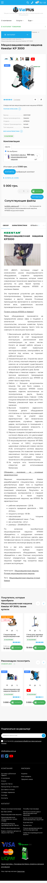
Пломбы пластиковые (31, 809)
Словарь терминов (8, 792)
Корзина (24, 773)
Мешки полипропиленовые (11, 809)
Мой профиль (26, 776)
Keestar (7, 581)
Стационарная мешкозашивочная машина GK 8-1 (11, 636)
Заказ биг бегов (6, 784)
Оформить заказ (27, 779)
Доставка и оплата (7, 789)
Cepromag (21, 871)
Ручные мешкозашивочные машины (19, 573)
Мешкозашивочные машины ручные (24, 578)
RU (41, 2)
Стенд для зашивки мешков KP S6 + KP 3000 (34, 636)
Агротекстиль (28, 822)
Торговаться (37, 197)
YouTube (4, 795)
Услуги (3, 781)
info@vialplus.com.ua (8, 751)
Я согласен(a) (21, 742)
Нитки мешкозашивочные (10, 828)
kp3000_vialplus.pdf (12, 206)
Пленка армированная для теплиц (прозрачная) (32, 829)
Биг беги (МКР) (6, 812)
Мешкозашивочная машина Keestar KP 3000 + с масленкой (11, 691)
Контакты (4, 798)
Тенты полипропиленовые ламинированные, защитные (33, 818)
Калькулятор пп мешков (9, 787)
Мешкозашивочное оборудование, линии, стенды (9, 819)
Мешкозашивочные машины (11, 39)
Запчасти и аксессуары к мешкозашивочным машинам (32, 813)
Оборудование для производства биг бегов (9, 824)
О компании (5, 778)
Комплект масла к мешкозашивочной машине (19, 157)
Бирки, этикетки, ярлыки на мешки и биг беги (11, 832)
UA (44, 2)
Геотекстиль (27, 825)
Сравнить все (6, 664)
